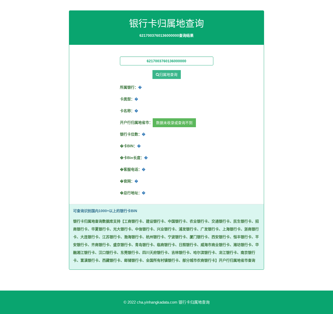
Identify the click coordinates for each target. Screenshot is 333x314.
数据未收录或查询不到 (174, 123)
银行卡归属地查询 (194, 302)
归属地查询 (168, 74)
